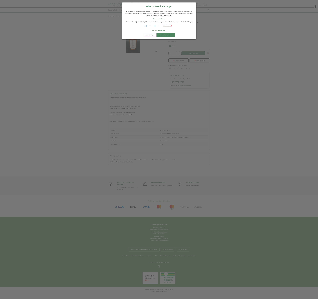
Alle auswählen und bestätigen (165, 35)
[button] (159, 30)
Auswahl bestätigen (150, 35)
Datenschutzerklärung (159, 19)
